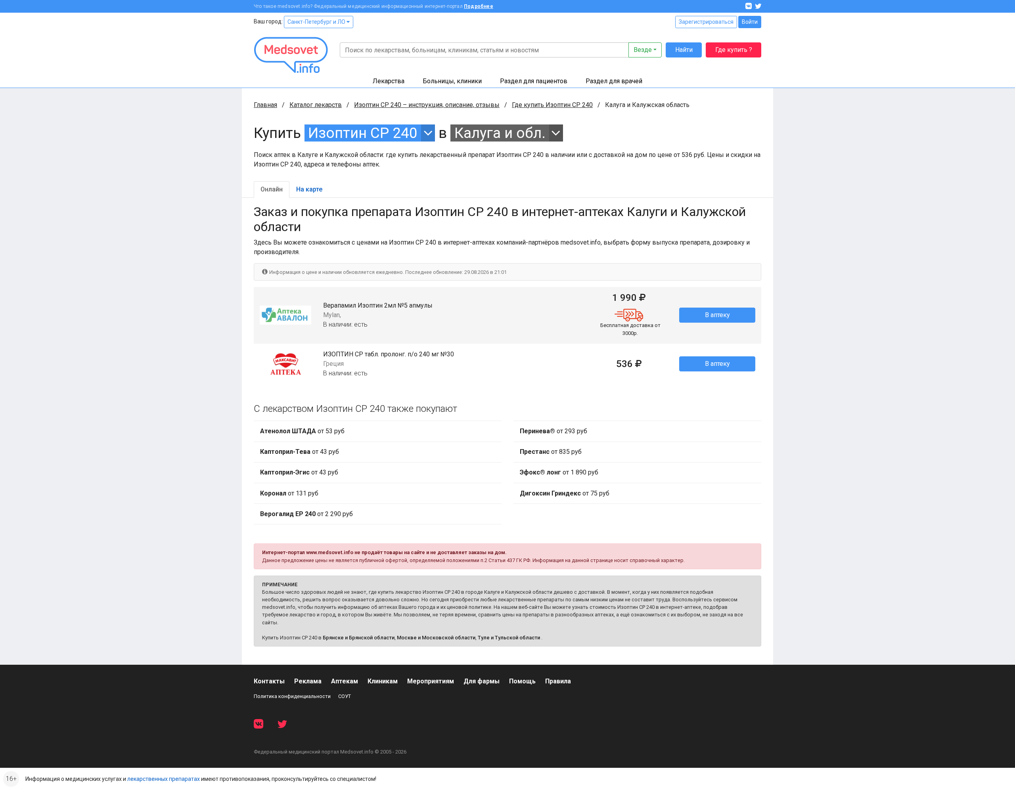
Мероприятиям (430, 681)
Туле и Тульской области (509, 638)
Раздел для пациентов (533, 81)
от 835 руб (551, 451)
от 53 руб (302, 431)
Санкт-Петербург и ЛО (317, 22)
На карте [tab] (309, 189)
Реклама (308, 681)
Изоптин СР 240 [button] (362, 133)
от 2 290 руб (306, 514)
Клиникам (383, 681)
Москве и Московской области (436, 638)
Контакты (269, 681)
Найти (684, 50)
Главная (265, 105)
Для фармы (481, 681)
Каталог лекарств (315, 105)
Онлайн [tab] (271, 189)
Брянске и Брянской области (359, 638)
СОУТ (344, 696)
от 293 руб (553, 431)
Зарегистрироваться (706, 22)
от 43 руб (299, 451)
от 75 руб (564, 493)
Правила (558, 681)
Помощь (522, 681)
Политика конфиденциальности (292, 696)
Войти (750, 22)
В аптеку (717, 315)
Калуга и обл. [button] (500, 133)
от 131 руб (289, 493)
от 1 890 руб (559, 472)
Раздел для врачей (614, 81)
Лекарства (388, 81)
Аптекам (344, 681)
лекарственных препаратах (163, 779)
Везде (643, 50)
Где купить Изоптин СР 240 (552, 105)
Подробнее (478, 6)
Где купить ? (733, 50)
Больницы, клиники (452, 81)
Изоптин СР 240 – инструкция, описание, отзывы (427, 105)
